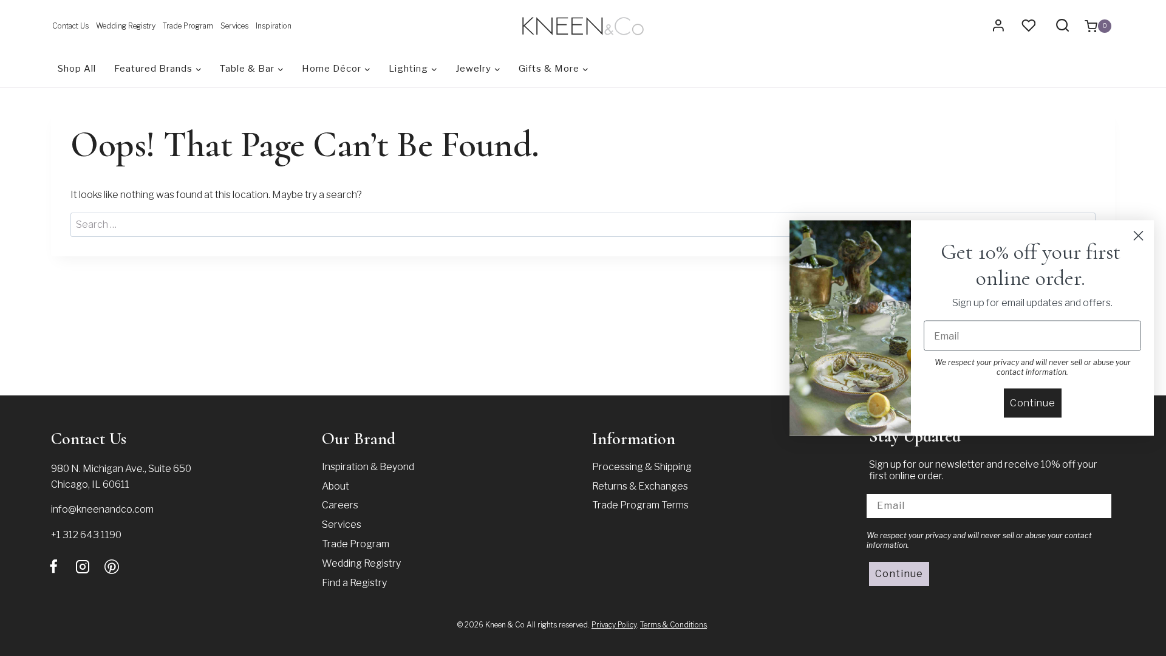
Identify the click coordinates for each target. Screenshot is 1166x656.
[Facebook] (53, 566)
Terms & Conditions (673, 624)
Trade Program (188, 25)
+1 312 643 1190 (86, 535)
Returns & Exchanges (640, 486)
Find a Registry (354, 583)
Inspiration (274, 25)
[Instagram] (82, 566)
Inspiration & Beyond (368, 467)
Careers (340, 505)
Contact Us (70, 25)
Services (234, 25)
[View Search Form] (1062, 26)
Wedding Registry (125, 25)
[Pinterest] (111, 566)
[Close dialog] (1138, 236)
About (335, 486)
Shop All (77, 68)
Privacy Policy (614, 624)
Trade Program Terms (640, 505)
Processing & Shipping (642, 467)
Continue (899, 573)
